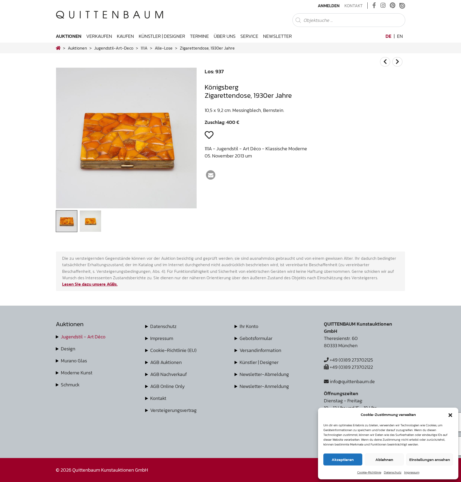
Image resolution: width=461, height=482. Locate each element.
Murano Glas (74, 360)
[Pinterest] (392, 6)
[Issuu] (402, 5)
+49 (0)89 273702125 (351, 359)
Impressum (411, 472)
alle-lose (164, 48)
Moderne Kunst (76, 372)
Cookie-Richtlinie (369, 472)
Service (249, 36)
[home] (58, 48)
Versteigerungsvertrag (173, 410)
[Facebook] (374, 6)
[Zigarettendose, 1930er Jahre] (126, 206)
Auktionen (68, 36)
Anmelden (329, 5)
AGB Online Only (167, 386)
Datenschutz (393, 472)
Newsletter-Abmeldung (264, 374)
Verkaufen (99, 36)
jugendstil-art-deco (113, 48)
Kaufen (125, 36)
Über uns (225, 36)
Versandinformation (260, 350)
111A (144, 48)
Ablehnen (384, 459)
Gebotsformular (256, 338)
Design (68, 348)
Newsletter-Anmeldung (264, 386)
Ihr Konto (249, 326)
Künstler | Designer (162, 36)
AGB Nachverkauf (168, 374)
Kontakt (353, 5)
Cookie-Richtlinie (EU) (173, 350)
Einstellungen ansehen (429, 459)
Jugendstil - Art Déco (83, 336)
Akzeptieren (343, 459)
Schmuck (70, 384)
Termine (199, 36)
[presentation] (68, 139)
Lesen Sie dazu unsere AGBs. (90, 284)
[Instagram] (383, 6)
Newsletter (277, 36)
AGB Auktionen (166, 362)
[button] (450, 414)
